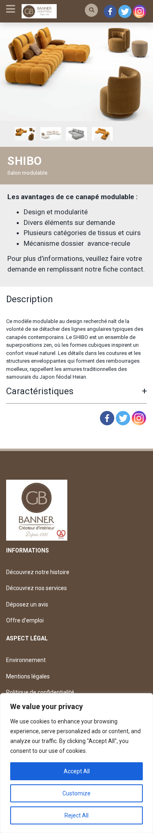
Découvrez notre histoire (37, 572)
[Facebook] (110, 11)
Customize (76, 793)
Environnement (26, 660)
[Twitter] (124, 11)
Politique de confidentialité (40, 692)
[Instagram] (139, 11)
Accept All (77, 771)
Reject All (76, 815)
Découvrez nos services (36, 588)
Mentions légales (28, 676)
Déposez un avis (27, 604)
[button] (91, 10)
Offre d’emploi (25, 620)
